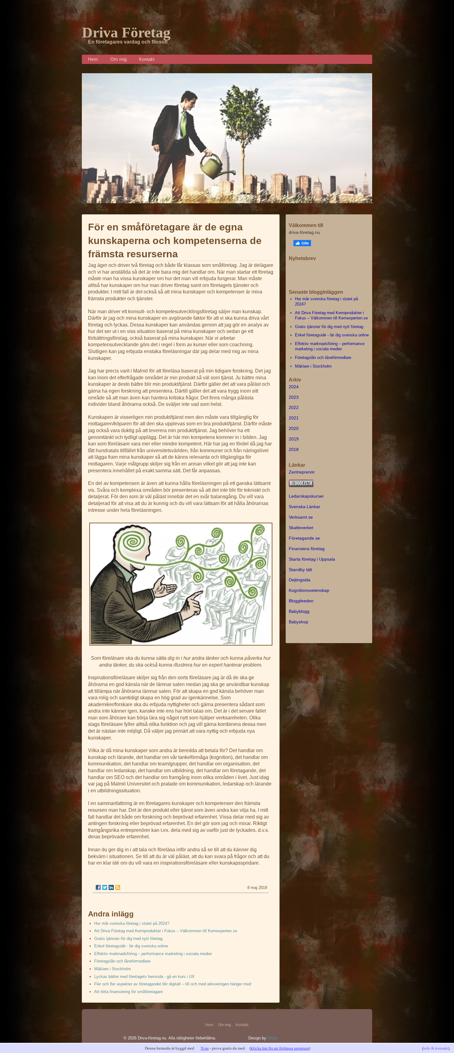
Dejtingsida (299, 579)
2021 (294, 417)
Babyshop (298, 621)
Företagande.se (304, 538)
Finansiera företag (307, 548)
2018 (294, 449)
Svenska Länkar (304, 506)
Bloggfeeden (301, 600)
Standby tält (300, 569)
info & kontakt (435, 1048)
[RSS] (117, 887)
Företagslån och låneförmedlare (122, 961)
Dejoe (272, 1038)
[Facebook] (98, 887)
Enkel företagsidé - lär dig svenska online (131, 946)
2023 (294, 397)
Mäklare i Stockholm (112, 969)
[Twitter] (104, 887)
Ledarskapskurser (306, 496)
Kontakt (146, 59)
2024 (294, 386)
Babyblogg (299, 611)
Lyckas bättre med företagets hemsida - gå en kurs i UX (144, 976)
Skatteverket (301, 527)
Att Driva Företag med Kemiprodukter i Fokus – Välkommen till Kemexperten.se (165, 931)
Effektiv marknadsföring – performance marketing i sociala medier (153, 953)
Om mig (118, 59)
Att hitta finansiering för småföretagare (128, 991)
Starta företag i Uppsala (312, 559)
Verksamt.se (301, 517)
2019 (294, 438)
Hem (93, 59)
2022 (294, 407)
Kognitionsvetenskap (309, 590)
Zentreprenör (302, 472)
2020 (294, 428)
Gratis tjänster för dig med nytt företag (128, 938)
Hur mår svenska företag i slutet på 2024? (131, 923)
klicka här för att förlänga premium (280, 1048)
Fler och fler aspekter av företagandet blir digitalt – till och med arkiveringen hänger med (172, 984)
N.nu (205, 1048)
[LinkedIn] (111, 887)
